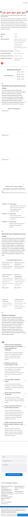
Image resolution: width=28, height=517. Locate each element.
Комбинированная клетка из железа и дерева (19, 492)
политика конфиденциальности (9, 511)
